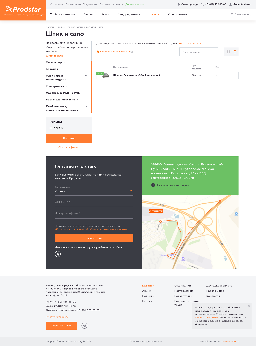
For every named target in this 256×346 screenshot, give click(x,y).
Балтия (88, 14)
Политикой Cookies (206, 317)
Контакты (118, 4)
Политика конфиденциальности (145, 341)
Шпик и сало (54, 55)
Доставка (105, 4)
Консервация (55, 86)
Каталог (50, 27)
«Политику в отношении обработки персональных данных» (91, 229)
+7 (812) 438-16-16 (65, 306)
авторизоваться (190, 43)
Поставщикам (73, 4)
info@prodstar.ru (57, 316)
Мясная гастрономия (78, 27)
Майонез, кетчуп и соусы (63, 93)
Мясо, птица (54, 62)
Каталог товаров (65, 14)
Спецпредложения (129, 14)
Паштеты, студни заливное (64, 43)
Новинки (154, 14)
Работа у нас (215, 291)
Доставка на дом (134, 4)
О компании (56, 4)
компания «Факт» (230, 341)
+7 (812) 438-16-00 (64, 301)
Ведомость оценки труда (187, 303)
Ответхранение (177, 14)
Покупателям (90, 4)
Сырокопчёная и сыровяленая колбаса (67, 49)
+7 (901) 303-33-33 (88, 310)
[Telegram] (58, 254)
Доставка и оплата (219, 285)
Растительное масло (60, 99)
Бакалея (52, 69)
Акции (105, 14)
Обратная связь (61, 325)
